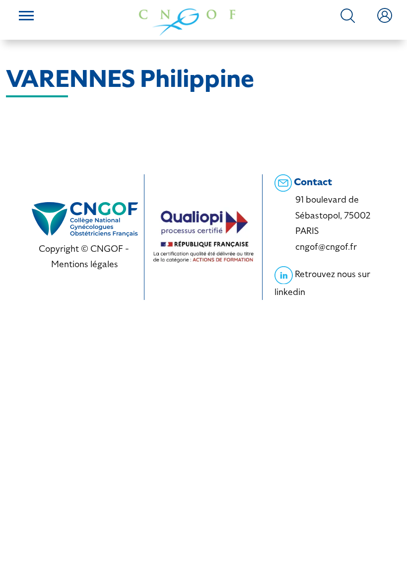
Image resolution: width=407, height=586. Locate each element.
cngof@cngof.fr (326, 246)
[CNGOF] (187, 21)
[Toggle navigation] (26, 17)
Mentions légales (84, 264)
